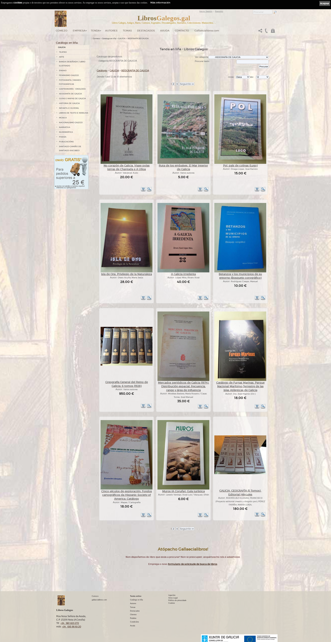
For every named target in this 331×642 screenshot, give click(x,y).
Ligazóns (171, 595)
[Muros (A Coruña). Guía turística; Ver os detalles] (183, 489)
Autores (111, 30)
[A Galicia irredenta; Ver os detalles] (183, 271)
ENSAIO (62, 70)
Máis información (160, 2)
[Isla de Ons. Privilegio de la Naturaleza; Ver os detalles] (126, 271)
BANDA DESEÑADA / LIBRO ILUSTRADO (72, 63)
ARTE (61, 57)
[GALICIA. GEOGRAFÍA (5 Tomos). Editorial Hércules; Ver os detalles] (240, 473)
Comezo (61, 30)
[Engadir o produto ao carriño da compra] (143, 191)
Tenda (95, 30)
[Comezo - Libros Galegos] (60, 18)
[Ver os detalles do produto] (149, 191)
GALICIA (62, 47)
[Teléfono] (266, 31)
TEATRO (63, 52)
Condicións (134, 622)
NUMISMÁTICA (66, 132)
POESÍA (62, 137)
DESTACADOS (146, 30)
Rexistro (219, 11)
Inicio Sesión (205, 11)
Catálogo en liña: (67, 43)
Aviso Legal (173, 598)
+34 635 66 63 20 (71, 626)
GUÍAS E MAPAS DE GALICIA (72, 98)
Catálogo (102, 70)
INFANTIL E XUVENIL (69, 108)
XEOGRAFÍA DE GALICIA (70, 93)
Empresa (79, 30)
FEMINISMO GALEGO (69, 75)
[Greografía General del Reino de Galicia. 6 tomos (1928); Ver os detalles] (126, 365)
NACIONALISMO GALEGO (71, 122)
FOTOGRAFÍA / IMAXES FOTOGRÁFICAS (70, 82)
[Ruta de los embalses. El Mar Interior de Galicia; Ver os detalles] (183, 163)
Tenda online (135, 596)
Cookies (171, 603)
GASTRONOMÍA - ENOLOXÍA (72, 89)
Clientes (133, 615)
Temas (127, 30)
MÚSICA (63, 117)
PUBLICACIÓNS (66, 141)
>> (187, 83)
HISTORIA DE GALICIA (69, 103)
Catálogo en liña (109, 39)
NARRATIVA (64, 127)
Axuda (165, 30)
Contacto (182, 30)
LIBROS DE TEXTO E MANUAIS (73, 113)
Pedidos (133, 618)
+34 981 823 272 (70, 623)
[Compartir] (260, 31)
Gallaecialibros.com (206, 30)
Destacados (135, 611)
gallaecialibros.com (99, 600)
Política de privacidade (177, 600)
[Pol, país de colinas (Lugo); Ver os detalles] (240, 163)
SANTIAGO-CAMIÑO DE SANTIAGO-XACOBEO (70, 148)
